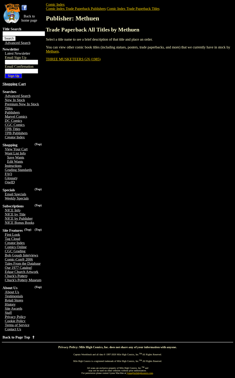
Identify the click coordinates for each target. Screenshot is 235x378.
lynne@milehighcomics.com (140, 373)
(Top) (38, 144)
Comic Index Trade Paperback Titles (133, 9)
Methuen (52, 51)
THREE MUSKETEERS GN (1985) (73, 59)
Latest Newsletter (17, 53)
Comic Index (55, 4)
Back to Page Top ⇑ (19, 337)
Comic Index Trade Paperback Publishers (76, 9)
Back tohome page (29, 18)
